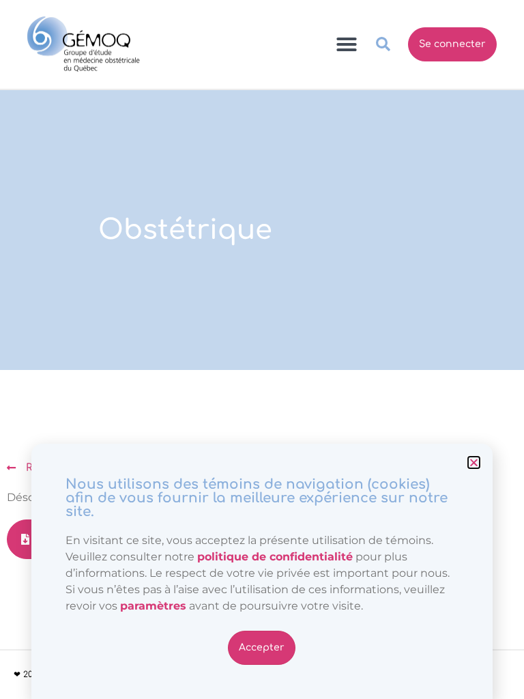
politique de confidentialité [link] (275, 556)
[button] (474, 462)
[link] (153, 605)
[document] (262, 349)
